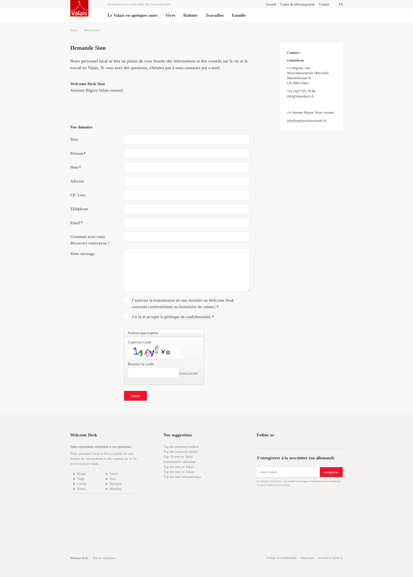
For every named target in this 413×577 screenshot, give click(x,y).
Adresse (77, 181)
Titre (74, 139)
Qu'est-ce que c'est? (188, 373)
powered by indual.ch (330, 558)
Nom (80, 169)
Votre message (82, 253)
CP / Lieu (78, 195)
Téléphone (79, 209)
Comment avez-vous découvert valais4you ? (90, 239)
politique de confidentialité (187, 317)
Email (80, 224)
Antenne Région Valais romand (96, 90)
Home (73, 30)
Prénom (80, 155)
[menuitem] (271, 4)
